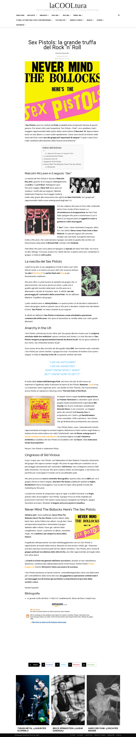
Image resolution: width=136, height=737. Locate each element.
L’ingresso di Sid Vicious (52, 162)
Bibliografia (51, 167)
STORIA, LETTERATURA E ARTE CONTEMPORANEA (33, 20)
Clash (91, 385)
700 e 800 (66, 15)
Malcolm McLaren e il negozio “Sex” (61, 153)
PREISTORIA (20, 15)
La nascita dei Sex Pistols (53, 156)
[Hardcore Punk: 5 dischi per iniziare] (103, 700)
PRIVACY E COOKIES (99, 735)
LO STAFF (72, 735)
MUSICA (89, 20)
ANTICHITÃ (31, 15)
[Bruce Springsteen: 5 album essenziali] (68, 700)
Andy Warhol (50, 437)
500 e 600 (55, 15)
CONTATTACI (88, 735)
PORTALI (118, 735)
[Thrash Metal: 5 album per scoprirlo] (32, 700)
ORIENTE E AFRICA (76, 20)
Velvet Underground (34, 437)
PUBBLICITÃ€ (110, 735)
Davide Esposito (62, 53)
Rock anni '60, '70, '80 (62, 58)
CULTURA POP (60, 20)
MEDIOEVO (43, 15)
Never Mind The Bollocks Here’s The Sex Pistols (62, 164)
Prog (63, 273)
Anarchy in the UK (50, 159)
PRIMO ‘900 (77, 15)
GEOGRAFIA (20, 25)
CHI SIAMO (80, 735)
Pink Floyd (37, 273)
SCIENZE (99, 20)
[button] (118, 15)
